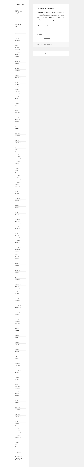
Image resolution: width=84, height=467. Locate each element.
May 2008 (16, 423)
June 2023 (16, 105)
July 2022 (16, 124)
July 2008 (16, 419)
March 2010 (16, 384)
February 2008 (17, 428)
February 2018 (17, 217)
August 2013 (17, 312)
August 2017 (17, 228)
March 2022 (16, 131)
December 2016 (17, 242)
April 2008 (16, 425)
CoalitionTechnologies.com (18, 11)
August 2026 (17, 40)
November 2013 (17, 307)
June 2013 (16, 316)
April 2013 (16, 319)
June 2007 (16, 442)
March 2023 (16, 110)
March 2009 (16, 405)
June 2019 (16, 189)
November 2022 (17, 117)
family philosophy (18, 26)
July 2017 (16, 230)
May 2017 (16, 233)
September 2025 (17, 59)
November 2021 (17, 138)
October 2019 (17, 182)
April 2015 (16, 277)
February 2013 (17, 323)
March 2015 (16, 279)
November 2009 (17, 391)
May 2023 (16, 107)
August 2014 (17, 291)
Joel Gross (44, 44)
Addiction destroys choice (18, 456)
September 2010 (17, 374)
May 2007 (16, 444)
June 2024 (16, 86)
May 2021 (16, 149)
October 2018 (17, 203)
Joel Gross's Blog (19, 4)
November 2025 (17, 56)
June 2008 (16, 421)
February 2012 (17, 344)
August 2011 (16, 354)
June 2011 (16, 358)
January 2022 (17, 135)
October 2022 (17, 119)
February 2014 (17, 302)
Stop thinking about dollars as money (20, 462)
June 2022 (16, 126)
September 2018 (17, 205)
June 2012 (16, 337)
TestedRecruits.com (17, 12)
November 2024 (17, 77)
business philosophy (19, 22)
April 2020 (16, 172)
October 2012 (17, 330)
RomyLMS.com (17, 13)
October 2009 (17, 393)
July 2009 (16, 398)
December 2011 (17, 347)
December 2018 (17, 200)
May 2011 (16, 360)
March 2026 (16, 49)
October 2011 (17, 351)
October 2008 (17, 414)
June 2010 (16, 379)
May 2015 (16, 275)
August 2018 (17, 207)
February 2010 (17, 386)
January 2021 (17, 156)
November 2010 (17, 370)
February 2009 (17, 407)
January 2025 (17, 73)
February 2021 (17, 154)
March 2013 (16, 321)
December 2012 (17, 326)
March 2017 (16, 237)
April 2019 (16, 193)
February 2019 (17, 196)
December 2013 (17, 305)
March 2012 (16, 342)
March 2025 (16, 70)
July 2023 (16, 103)
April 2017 (16, 235)
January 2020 (17, 177)
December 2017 (17, 221)
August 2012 (17, 333)
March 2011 (16, 363)
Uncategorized (50, 44)
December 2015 (17, 263)
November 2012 (17, 328)
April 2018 (16, 214)
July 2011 (16, 356)
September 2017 (17, 226)
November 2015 (17, 265)
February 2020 (17, 175)
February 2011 (17, 365)
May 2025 (16, 66)
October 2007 (17, 435)
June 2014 (16, 295)
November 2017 (17, 223)
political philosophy (18, 24)
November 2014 (17, 286)
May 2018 (16, 212)
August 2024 (17, 82)
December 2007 (17, 432)
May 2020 (16, 170)
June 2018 (16, 210)
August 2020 (17, 165)
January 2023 (17, 114)
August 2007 (17, 439)
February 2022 (17, 133)
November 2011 (17, 349)
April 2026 (16, 47)
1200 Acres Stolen (17, 454)
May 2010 (16, 381)
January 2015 (17, 282)
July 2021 (16, 145)
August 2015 (17, 270)
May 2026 (16, 45)
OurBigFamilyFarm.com (18, 14)
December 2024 (17, 75)
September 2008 (17, 416)
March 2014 (16, 300)
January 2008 (17, 430)
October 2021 (17, 140)
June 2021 (16, 147)
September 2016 (17, 247)
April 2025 (16, 68)
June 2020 (16, 168)
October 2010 (17, 372)
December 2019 (17, 179)
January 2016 (17, 261)
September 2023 (17, 100)
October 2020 (17, 161)
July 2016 (16, 251)
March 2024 (16, 89)
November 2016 (17, 244)
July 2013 (16, 314)
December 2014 (17, 284)
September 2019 (17, 184)
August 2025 (17, 61)
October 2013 (17, 309)
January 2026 (17, 52)
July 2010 (16, 377)
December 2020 (17, 158)
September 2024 (17, 80)
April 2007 (16, 446)
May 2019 (16, 191)
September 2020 (17, 163)
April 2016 (16, 256)
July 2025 (16, 63)
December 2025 (17, 54)
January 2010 (17, 388)
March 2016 (16, 258)
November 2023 (17, 96)
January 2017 (17, 240)
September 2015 (17, 268)
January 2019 (17, 198)
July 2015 (16, 272)
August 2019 (17, 186)
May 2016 (16, 254)
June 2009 (16, 400)
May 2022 (16, 128)
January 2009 (17, 409)
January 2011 (17, 367)
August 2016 (17, 249)
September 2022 (17, 121)
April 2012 (16, 340)
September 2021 (17, 142)
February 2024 (17, 91)
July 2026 (16, 42)
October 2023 (17, 98)
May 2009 (16, 402)
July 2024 (16, 84)
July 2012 (16, 335)
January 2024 (17, 93)
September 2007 (17, 437)
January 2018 (17, 219)
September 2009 (17, 395)
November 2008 (17, 412)
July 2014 (16, 293)
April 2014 (16, 298)
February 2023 (17, 112)
